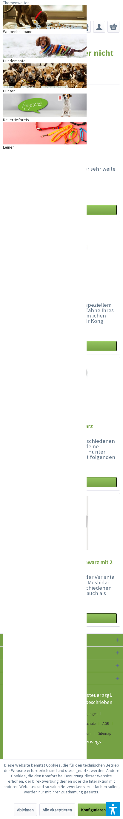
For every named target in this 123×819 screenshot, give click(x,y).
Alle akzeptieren (57, 809)
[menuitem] (99, 27)
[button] (113, 809)
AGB (105, 723)
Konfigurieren (93, 809)
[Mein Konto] (99, 27)
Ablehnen (25, 809)
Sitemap (104, 733)
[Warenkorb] (113, 27)
